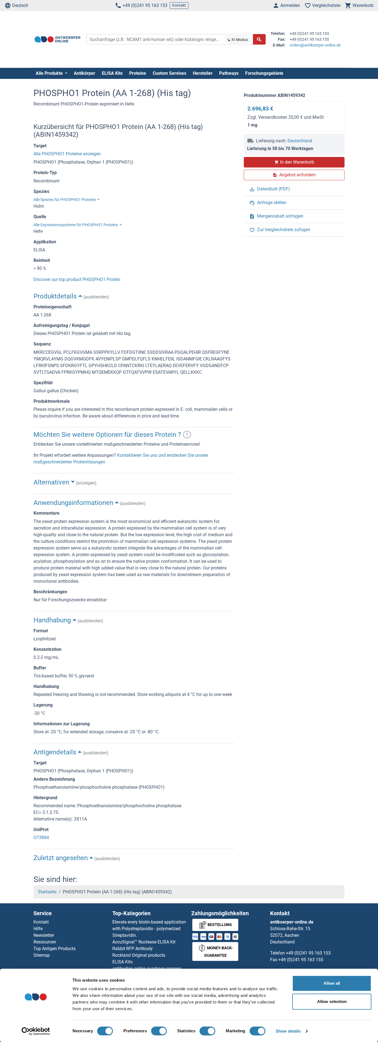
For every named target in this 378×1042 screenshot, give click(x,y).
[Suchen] (259, 39)
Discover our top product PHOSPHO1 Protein (76, 279)
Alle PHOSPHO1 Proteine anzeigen (67, 153)
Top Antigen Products (54, 948)
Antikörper (84, 73)
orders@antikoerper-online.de (315, 45)
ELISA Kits (112, 73)
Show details (288, 1031)
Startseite (47, 891)
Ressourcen (44, 942)
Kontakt (179, 5)
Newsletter (43, 935)
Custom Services (169, 73)
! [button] (187, 434)
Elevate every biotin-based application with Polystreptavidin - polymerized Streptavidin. (149, 928)
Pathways (229, 73)
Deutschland (300, 140)
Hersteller (203, 73)
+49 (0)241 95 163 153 (145, 5)
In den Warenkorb (297, 162)
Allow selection (332, 1001)
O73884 (41, 837)
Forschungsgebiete (264, 73)
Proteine (137, 73)
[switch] (159, 1030)
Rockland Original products (138, 955)
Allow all (331, 983)
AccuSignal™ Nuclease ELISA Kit (143, 942)
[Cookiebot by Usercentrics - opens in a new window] (36, 1031)
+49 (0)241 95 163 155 (300, 959)
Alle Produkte (50, 73)
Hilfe (38, 928)
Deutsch (20, 5)
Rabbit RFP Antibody (132, 948)
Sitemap (41, 955)
